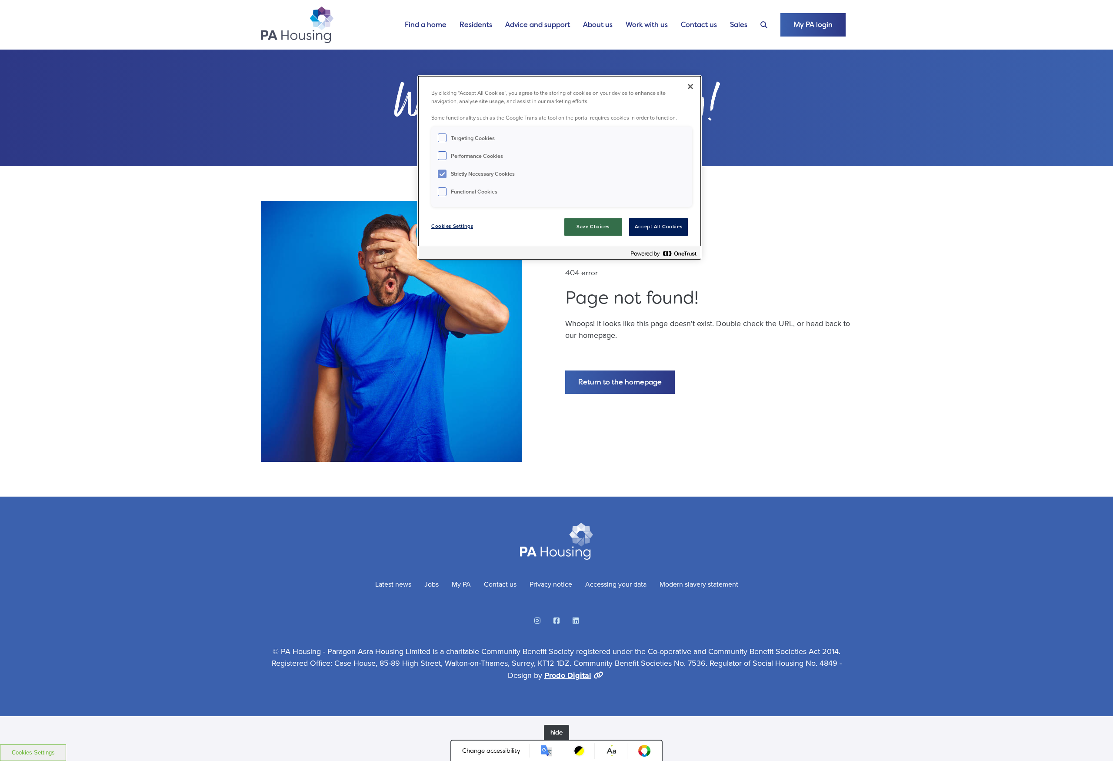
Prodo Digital (567, 675)
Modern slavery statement (699, 584)
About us (598, 24)
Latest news (393, 584)
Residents (476, 24)
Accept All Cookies (658, 226)
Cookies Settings (33, 752)
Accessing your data (615, 584)
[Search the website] (763, 25)
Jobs (431, 584)
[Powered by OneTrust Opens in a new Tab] (663, 253)
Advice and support (537, 24)
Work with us (647, 24)
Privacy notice (551, 584)
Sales (738, 24)
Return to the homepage (620, 382)
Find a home (426, 24)
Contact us (699, 24)
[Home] (297, 25)
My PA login (813, 24)
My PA (461, 584)
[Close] (690, 86)
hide (556, 732)
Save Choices (593, 226)
